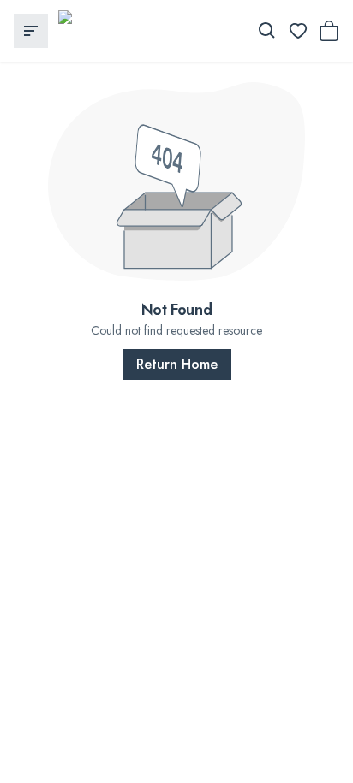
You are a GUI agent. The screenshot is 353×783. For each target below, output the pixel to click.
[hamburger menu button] (31, 31)
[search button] (267, 31)
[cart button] (329, 31)
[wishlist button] (298, 31)
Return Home (177, 364)
